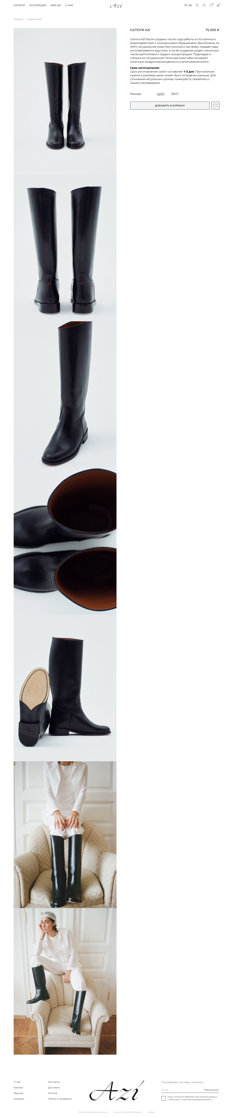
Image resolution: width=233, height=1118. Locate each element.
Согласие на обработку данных (127, 1112)
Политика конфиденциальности (92, 1112)
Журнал (19, 1093)
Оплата (52, 1093)
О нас (69, 5)
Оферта (151, 1112)
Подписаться (211, 1090)
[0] (211, 5)
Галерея (19, 1098)
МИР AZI (55, 5)
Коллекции (38, 5)
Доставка (54, 1087)
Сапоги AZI (34, 19)
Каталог (19, 5)
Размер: (135, 94)
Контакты (54, 1081)
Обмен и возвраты (60, 1098)
